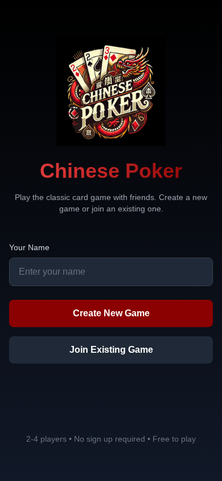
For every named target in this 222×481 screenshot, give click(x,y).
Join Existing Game (111, 349)
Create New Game (111, 313)
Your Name (29, 247)
